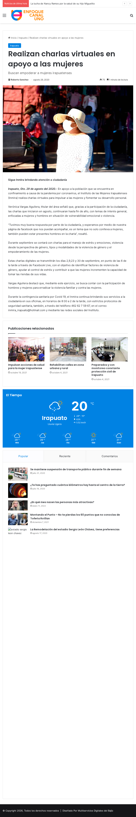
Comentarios (110, 456)
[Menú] (4, 17)
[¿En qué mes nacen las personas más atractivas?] (18, 505)
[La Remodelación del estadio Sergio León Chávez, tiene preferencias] (18, 660)
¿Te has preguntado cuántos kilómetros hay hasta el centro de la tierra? (77, 485)
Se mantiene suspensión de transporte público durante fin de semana (75, 469)
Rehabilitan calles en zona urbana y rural (67, 366)
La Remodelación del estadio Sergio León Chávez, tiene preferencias (75, 529)
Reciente (64, 456)
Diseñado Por (70, 810)
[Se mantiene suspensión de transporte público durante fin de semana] (18, 474)
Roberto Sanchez (20, 79)
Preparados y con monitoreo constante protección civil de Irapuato (106, 370)
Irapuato (23, 37)
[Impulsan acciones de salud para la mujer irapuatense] (26, 349)
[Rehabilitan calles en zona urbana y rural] (68, 349)
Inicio (13, 37)
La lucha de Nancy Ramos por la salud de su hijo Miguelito (63, 3)
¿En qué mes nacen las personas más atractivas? (62, 502)
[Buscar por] (131, 17)
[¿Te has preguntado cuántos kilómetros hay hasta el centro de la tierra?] (18, 490)
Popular (23, 456)
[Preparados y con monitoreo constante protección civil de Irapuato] (110, 349)
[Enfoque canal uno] (27, 15)
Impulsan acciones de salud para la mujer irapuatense (26, 366)
